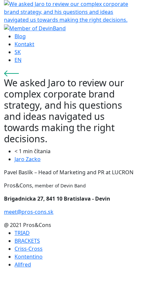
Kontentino (29, 256)
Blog (20, 36)
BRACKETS (27, 240)
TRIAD (22, 233)
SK (18, 52)
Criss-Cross (29, 248)
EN (18, 60)
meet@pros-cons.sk (28, 211)
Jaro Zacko (28, 159)
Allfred (23, 264)
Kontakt (24, 44)
